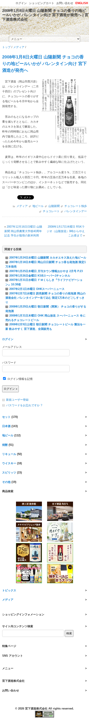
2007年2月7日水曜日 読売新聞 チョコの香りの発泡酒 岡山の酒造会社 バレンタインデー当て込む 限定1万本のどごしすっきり (45, 298)
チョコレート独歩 (75, 206)
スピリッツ (9, 472)
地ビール (38, 206)
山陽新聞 (54, 206)
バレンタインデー (75, 211)
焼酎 (5, 444)
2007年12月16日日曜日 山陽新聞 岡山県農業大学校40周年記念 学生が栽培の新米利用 (23, 231)
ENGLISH (81, 3)
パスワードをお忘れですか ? (24, 405)
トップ (6, 47)
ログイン (7, 339)
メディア (18, 47)
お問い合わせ (64, 3)
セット (6, 417)
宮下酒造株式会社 (36, 708)
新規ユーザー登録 (17, 399)
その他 (6, 482)
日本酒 (6, 426)
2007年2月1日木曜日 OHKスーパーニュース (37, 289)
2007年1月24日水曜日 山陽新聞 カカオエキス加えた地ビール (47, 257)
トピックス (9, 590)
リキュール (9, 454)
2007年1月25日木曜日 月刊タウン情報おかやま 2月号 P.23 (46, 271)
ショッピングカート (41, 3)
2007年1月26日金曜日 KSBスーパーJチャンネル (39, 275)
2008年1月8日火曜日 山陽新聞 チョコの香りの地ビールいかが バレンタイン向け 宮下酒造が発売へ (44, 63)
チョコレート (51, 211)
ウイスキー (9, 463)
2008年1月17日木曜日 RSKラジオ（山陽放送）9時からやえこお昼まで (66, 231)
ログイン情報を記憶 (19, 379)
